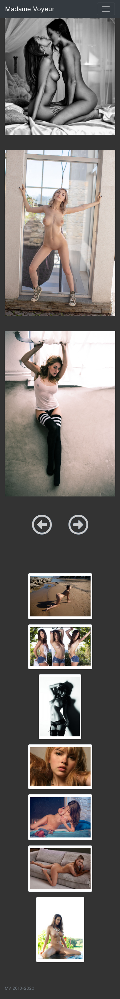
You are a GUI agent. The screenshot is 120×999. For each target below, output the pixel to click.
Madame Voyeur (29, 9)
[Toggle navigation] (106, 9)
